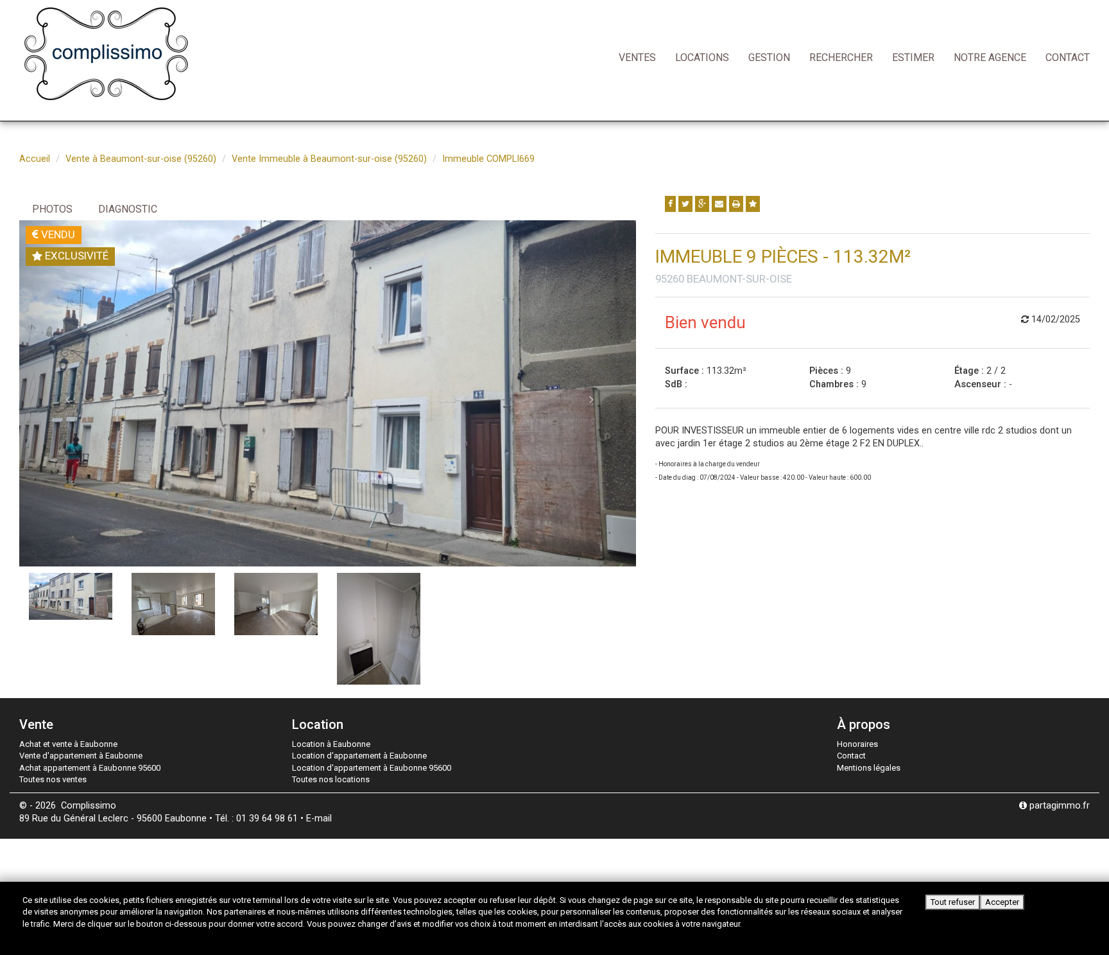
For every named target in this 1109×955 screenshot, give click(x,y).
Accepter (1002, 902)
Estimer (913, 57)
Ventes (637, 57)
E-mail (319, 818)
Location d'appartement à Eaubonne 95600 (371, 768)
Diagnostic (127, 209)
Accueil (34, 158)
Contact (1067, 57)
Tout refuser (953, 902)
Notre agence (990, 57)
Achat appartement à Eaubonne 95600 (89, 768)
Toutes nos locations (331, 779)
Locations (702, 57)
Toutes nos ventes (53, 779)
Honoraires (857, 744)
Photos (52, 209)
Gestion (769, 57)
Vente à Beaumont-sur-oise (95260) (140, 158)
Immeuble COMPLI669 (488, 158)
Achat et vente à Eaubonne (68, 744)
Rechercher (841, 57)
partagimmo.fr (1058, 805)
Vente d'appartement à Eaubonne (80, 755)
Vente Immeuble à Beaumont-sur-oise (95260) (329, 158)
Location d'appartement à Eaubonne (359, 755)
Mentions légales (868, 768)
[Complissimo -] (106, 53)
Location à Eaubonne (331, 744)
